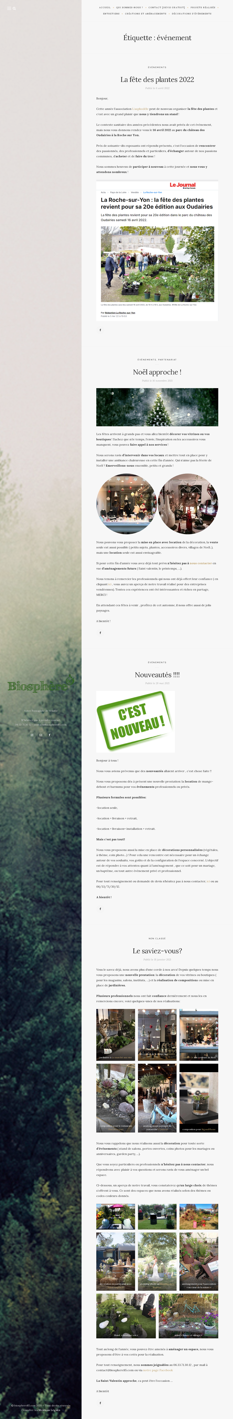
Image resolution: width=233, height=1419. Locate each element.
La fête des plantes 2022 (157, 79)
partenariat (167, 360)
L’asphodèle (140, 109)
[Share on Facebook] (100, 330)
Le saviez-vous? (157, 950)
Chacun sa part (115, 1129)
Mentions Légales (49, 1410)
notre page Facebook (158, 1370)
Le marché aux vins (122, 1057)
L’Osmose (162, 1129)
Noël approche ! (157, 372)
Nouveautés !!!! (157, 674)
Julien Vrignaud (115, 1287)
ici (109, 584)
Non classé (157, 938)
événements (157, 67)
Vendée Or (187, 1057)
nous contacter (200, 563)
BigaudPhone (208, 1129)
